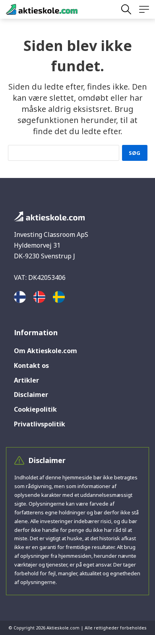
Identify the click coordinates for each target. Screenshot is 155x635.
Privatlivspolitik (39, 424)
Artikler (26, 380)
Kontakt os (31, 365)
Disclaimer (31, 394)
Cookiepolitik (35, 409)
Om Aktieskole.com (45, 350)
